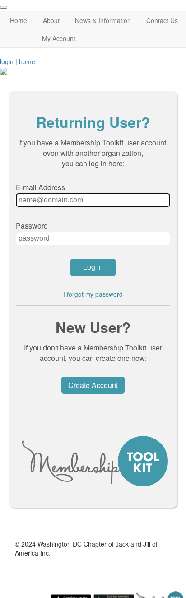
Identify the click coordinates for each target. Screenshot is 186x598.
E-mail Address (40, 187)
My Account (58, 38)
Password (32, 225)
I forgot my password (93, 294)
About (51, 20)
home (27, 61)
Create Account (93, 385)
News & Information (103, 20)
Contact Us (162, 20)
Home (18, 20)
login (7, 61)
